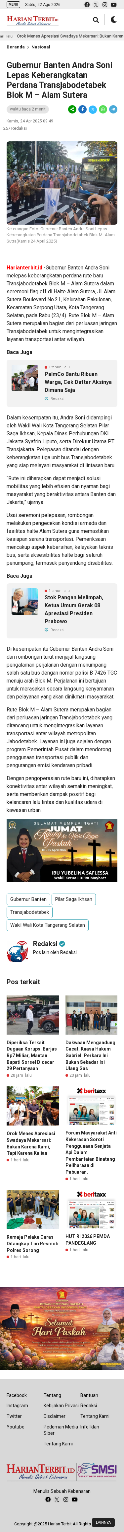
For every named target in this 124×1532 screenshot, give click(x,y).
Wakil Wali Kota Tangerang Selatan (47, 925)
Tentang (52, 1395)
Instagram (17, 1405)
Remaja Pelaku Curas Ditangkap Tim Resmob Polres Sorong (32, 1243)
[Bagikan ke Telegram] (112, 109)
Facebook (17, 1395)
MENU (13, 4)
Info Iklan (89, 1426)
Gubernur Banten (28, 899)
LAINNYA (103, 1522)
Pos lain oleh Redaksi (55, 952)
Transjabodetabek (29, 912)
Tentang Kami (58, 1443)
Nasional (40, 46)
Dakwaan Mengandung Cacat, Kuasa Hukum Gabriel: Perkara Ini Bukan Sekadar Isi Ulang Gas (90, 1055)
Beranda (16, 46)
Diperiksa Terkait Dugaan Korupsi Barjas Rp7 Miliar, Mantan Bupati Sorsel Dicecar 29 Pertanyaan (32, 1055)
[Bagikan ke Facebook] (82, 109)
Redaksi (88, 1405)
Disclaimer (54, 1416)
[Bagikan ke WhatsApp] (103, 109)
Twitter (14, 1416)
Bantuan (89, 1395)
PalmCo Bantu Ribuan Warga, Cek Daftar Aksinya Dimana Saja (78, 382)
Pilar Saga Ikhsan (73, 899)
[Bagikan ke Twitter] (93, 109)
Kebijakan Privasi (61, 1405)
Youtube (15, 1426)
